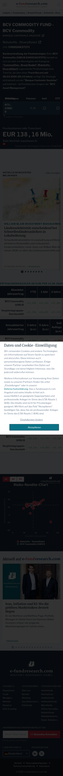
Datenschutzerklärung (16, 388)
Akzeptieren (34, 427)
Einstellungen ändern (31, 419)
